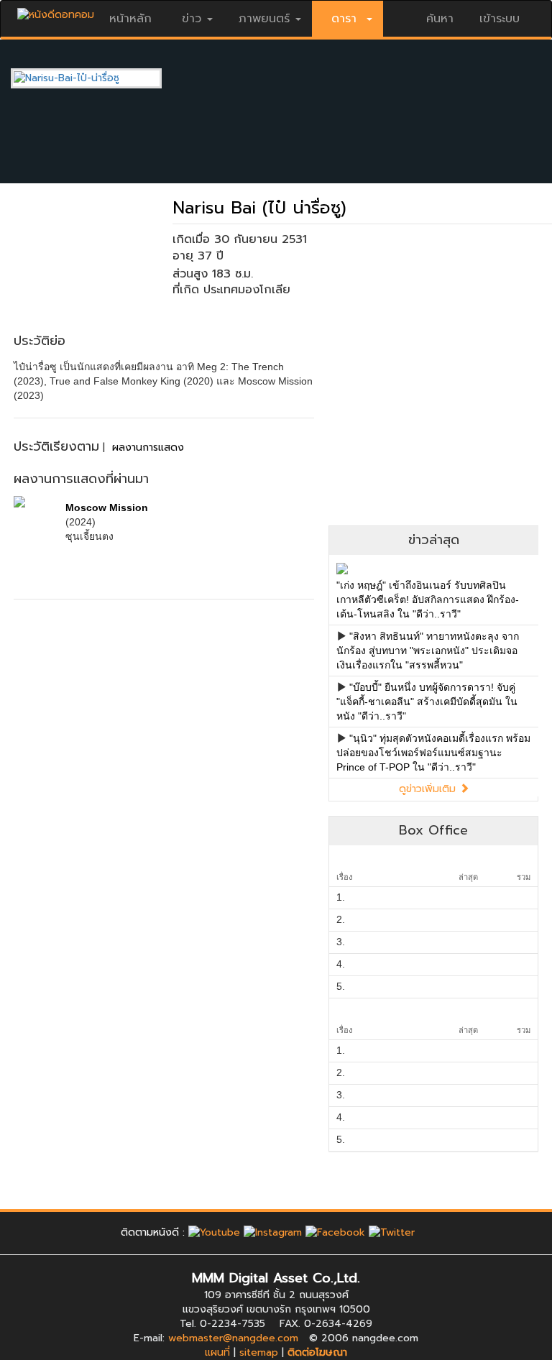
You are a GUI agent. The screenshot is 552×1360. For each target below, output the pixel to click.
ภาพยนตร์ (264, 18)
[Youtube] (214, 1232)
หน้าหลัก (130, 18)
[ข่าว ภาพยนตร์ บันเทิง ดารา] (55, 11)
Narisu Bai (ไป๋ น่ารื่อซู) (259, 208)
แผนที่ (217, 1352)
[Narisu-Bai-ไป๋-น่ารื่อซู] (97, 78)
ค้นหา (440, 18)
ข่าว (192, 18)
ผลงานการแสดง (148, 447)
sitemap (258, 1352)
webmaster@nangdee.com (233, 1338)
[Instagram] (273, 1232)
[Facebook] (335, 1232)
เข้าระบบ (499, 18)
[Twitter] (392, 1232)
